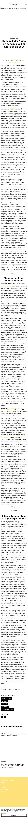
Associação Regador (6, 286)
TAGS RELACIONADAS (8, 695)
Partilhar (4, 714)
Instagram (4, 789)
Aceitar (14, 815)
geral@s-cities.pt (7, 780)
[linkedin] (2, 717)
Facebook (4, 787)
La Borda (12, 108)
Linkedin (3, 791)
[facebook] (5, 717)
